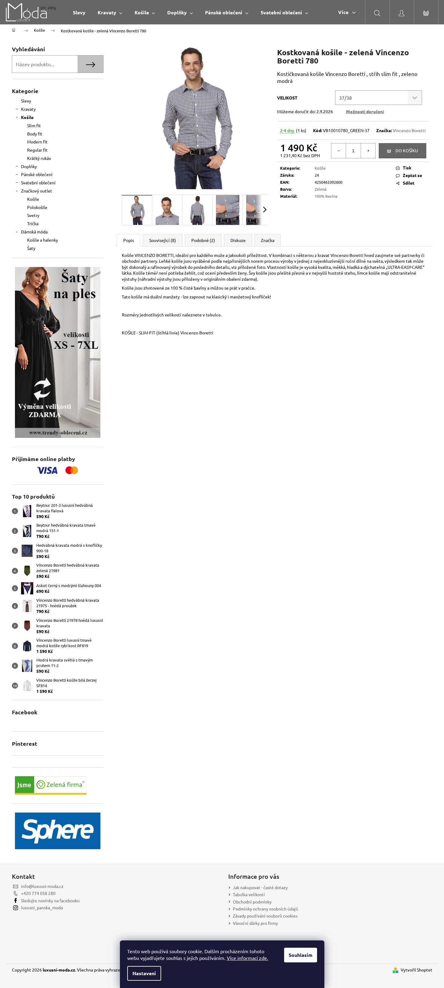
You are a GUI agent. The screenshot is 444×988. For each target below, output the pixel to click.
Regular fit (37, 150)
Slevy (26, 100)
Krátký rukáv (39, 158)
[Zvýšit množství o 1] (368, 150)
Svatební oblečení (38, 182)
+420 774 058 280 (38, 893)
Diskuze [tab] (238, 240)
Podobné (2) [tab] (203, 240)
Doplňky (29, 166)
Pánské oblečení (36, 174)
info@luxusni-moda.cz (42, 886)
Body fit (34, 133)
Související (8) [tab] (162, 240)
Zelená (321, 189)
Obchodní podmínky (252, 901)
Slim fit (34, 125)
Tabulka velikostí (249, 894)
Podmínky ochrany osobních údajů (265, 908)
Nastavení (144, 973)
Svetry (33, 215)
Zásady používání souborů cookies (265, 915)
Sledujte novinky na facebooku (50, 900)
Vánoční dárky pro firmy (255, 923)
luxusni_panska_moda (42, 907)
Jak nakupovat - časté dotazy (260, 887)
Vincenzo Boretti (409, 130)
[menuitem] (79, 12)
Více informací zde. (247, 958)
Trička (32, 223)
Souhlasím (300, 955)
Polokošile (37, 207)
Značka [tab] (267, 240)
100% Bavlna (326, 196)
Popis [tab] (128, 240)
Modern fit (37, 141)
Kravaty (28, 109)
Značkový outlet (36, 190)
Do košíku (406, 150)
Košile (27, 117)
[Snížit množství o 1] (338, 150)
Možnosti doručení (365, 111)
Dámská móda (34, 231)
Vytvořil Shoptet (416, 969)
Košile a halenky (42, 240)
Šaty (31, 248)
